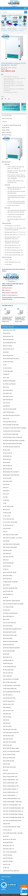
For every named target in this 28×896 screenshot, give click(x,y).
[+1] (9, 99)
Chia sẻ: (2, 96)
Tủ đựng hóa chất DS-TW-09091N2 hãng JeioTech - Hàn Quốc (7, 318)
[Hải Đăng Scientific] (14, 3)
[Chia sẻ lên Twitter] (5, 99)
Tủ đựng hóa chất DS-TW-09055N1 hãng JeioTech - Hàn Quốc (20, 318)
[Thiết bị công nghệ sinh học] (14, 21)
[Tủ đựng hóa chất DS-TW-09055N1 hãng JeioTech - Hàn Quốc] (20, 312)
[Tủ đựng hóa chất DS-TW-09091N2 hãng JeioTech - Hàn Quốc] (7, 312)
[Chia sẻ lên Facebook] (2, 99)
